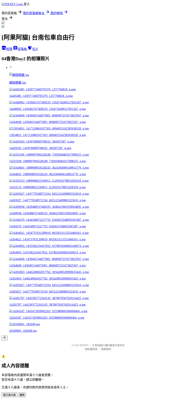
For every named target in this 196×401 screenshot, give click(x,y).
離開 (22, 395)
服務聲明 (106, 349)
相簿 (9, 49)
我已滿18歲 (9, 395)
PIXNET (84, 345)
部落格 (23, 49)
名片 (35, 49)
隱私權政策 (91, 349)
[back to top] (5, 338)
